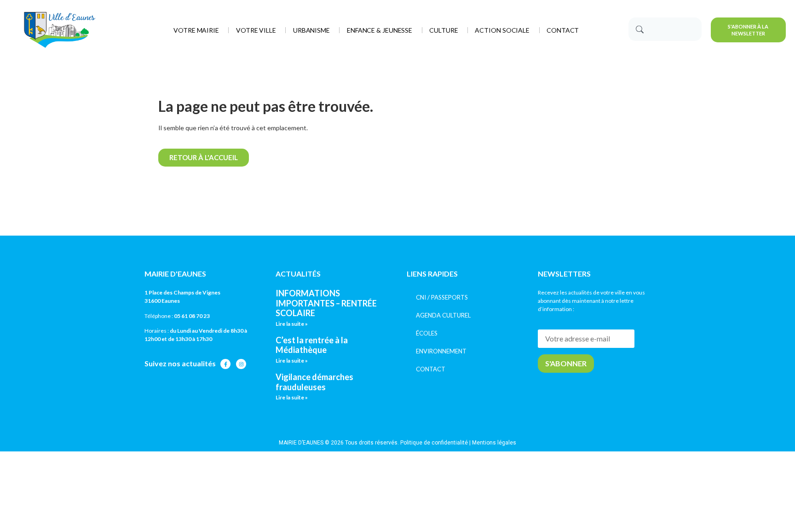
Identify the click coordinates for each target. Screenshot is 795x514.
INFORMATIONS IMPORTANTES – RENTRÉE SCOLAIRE (326, 303)
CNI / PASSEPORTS (442, 297)
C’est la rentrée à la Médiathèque (312, 345)
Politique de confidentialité (434, 442)
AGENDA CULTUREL (443, 315)
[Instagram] (241, 364)
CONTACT (430, 369)
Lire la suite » (292, 323)
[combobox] (664, 29)
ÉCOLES (427, 333)
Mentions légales (494, 442)
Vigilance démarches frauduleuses (314, 382)
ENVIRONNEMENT (441, 351)
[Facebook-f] (225, 364)
